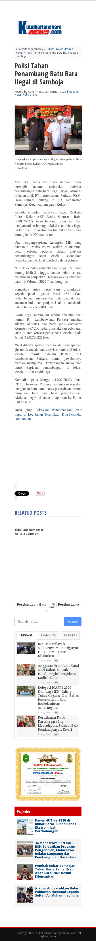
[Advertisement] (48, 452)
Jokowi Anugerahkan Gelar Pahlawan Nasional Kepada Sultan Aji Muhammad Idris (57, 891)
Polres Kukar (31, 94)
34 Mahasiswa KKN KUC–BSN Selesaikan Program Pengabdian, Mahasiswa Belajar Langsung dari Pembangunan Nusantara (56, 850)
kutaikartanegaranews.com (60, 933)
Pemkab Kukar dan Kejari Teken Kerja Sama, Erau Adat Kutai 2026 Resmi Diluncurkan (55, 871)
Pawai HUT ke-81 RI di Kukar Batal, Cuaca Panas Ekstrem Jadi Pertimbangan (55, 825)
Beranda (50, 607)
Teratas (70, 635)
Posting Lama (68, 604)
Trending (48, 635)
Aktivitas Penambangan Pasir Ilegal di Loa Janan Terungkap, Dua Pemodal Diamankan (48, 414)
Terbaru (26, 635)
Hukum (50, 49)
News (59, 49)
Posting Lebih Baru (31, 604)
